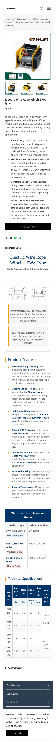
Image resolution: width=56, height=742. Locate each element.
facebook (6, 237)
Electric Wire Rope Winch (16, 22)
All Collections (18, 19)
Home (7, 19)
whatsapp (15, 237)
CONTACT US (28, 227)
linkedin (19, 237)
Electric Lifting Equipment (38, 19)
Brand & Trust (13, 685)
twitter (10, 237)
